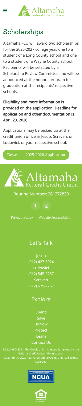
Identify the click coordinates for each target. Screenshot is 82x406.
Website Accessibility (54, 217)
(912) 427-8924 (41, 261)
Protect (41, 330)
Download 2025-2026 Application (36, 154)
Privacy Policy (22, 217)
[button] (5, 10)
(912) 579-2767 (41, 285)
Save (41, 318)
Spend (41, 311)
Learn (41, 336)
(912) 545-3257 (41, 273)
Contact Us (41, 342)
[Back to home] (41, 10)
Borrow (41, 323)
